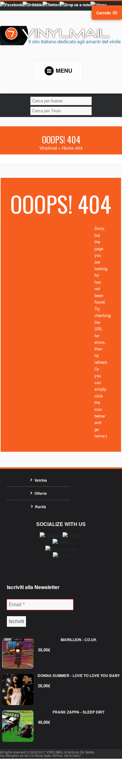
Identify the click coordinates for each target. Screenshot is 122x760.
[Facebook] (11, 4)
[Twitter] (51, 4)
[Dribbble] (33, 4)
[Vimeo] (98, 4)
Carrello (103, 13)
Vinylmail (48, 148)
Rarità (40, 506)
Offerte (40, 493)
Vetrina (40, 480)
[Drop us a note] (74, 4)
